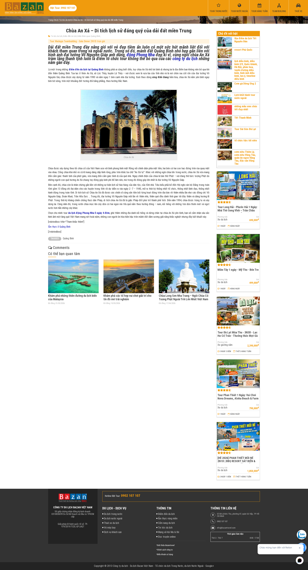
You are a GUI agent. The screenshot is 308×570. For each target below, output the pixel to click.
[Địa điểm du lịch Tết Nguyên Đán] (225, 42)
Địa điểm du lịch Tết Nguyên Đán (245, 40)
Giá (257, 217)
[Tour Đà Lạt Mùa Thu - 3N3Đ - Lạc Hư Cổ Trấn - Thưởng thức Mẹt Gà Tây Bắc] (238, 311)
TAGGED (55, 238)
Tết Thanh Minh (242, 117)
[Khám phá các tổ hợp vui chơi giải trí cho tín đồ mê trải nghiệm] (128, 276)
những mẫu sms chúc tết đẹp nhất (245, 108)
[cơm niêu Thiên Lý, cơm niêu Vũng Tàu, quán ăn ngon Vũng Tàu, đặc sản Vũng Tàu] (225, 158)
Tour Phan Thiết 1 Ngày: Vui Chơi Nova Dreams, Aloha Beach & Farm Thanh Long (238, 398)
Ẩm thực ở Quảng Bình (59, 226)
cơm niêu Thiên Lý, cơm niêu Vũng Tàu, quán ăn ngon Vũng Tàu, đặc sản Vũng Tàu (245, 157)
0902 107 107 (222, 521)
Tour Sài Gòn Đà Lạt (245, 129)
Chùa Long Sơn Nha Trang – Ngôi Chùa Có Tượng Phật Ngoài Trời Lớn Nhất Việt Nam (183, 297)
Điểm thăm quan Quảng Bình (88, 36)
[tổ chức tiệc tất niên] (225, 144)
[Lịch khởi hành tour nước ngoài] (225, 98)
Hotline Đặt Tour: (112, 496)
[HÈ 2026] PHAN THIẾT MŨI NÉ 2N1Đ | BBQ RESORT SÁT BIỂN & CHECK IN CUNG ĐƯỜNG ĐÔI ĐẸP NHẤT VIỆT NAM (237, 462)
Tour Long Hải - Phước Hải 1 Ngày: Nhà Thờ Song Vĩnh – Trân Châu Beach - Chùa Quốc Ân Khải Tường (238, 210)
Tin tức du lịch (56, 36)
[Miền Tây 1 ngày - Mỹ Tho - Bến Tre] (238, 248)
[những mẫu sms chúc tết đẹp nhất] (225, 110)
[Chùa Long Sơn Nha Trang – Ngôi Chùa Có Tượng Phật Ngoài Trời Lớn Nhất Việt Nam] (184, 276)
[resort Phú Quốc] (225, 53)
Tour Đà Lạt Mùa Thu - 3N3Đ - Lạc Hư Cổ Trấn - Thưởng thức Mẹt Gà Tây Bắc (238, 336)
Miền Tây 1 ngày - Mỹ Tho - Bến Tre (238, 269)
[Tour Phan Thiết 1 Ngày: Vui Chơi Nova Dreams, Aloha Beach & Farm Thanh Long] (238, 373)
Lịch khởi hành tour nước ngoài (244, 96)
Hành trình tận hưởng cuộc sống (18, 12)
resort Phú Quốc (243, 49)
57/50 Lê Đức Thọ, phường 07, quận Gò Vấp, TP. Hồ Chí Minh (238, 515)
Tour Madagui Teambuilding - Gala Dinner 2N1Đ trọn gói (77, 41)
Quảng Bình (68, 238)
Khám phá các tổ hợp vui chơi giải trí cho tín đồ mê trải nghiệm (127, 297)
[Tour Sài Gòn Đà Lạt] (225, 132)
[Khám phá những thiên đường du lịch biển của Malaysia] (73, 276)
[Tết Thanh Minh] (225, 121)
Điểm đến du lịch (70, 36)
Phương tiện (222, 217)
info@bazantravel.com (226, 528)
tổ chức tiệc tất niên (245, 140)
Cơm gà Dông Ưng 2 (245, 83)
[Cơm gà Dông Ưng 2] (225, 87)
